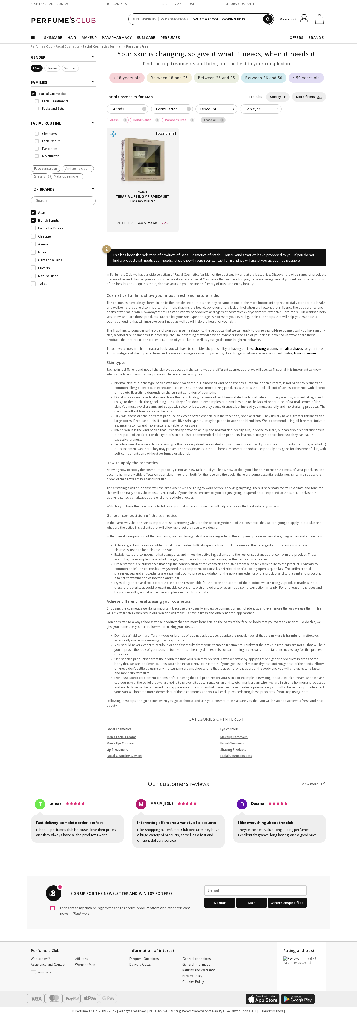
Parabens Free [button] (175, 120)
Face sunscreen (45, 168)
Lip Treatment (117, 749)
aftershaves (294, 348)
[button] (49, 972)
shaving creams (266, 348)
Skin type (253, 109)
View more (310, 784)
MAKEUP (89, 37)
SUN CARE (146, 37)
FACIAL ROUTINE (46, 123)
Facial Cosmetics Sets (236, 756)
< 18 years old (127, 77)
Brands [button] (128, 108)
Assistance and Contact (51, 4)
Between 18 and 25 (169, 77)
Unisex (52, 68)
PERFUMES (170, 37)
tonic (298, 353)
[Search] (268, 19)
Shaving (39, 176)
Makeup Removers (234, 737)
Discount (208, 109)
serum (311, 353)
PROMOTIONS (176, 19)
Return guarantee (240, 4)
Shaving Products (233, 749)
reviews (178, 784)
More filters (306, 96)
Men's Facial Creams (121, 737)
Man (36, 68)
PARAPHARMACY (117, 37)
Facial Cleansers (232, 743)
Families (39, 82)
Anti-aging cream (77, 168)
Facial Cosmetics (67, 46)
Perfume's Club (41, 46)
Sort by (276, 96)
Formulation (172, 109)
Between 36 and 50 (264, 77)
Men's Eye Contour (120, 743)
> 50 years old (306, 77)
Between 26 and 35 (216, 77)
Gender (38, 57)
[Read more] (81, 913)
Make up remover (67, 176)
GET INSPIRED (144, 19)
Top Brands (43, 189)
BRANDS (316, 37)
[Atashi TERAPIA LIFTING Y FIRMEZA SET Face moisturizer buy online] (143, 212)
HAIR (71, 37)
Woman (70, 68)
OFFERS (296, 37)
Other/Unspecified (287, 902)
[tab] (63, 122)
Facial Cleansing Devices (124, 756)
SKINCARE (53, 37)
